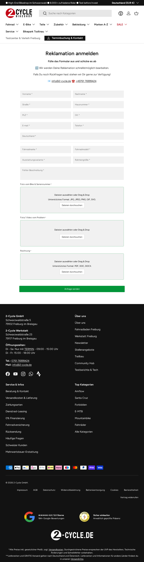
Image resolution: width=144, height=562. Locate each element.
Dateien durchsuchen (72, 205)
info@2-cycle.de (61, 81)
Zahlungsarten (14, 404)
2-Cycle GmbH (21, 482)
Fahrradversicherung (18, 424)
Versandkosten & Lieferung (21, 397)
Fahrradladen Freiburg (87, 329)
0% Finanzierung (15, 418)
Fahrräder (80, 424)
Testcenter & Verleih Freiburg (23, 38)
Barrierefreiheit (131, 490)
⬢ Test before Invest (87, 2)
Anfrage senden (72, 289)
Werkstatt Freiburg (86, 336)
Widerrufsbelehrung (70, 490)
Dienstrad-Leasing (16, 411)
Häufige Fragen (15, 438)
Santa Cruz (81, 397)
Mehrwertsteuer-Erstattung (22, 451)
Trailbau (79, 356)
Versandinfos (77, 559)
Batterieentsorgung (95, 490)
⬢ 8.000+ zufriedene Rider (61, 2)
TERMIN (29, 349)
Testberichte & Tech (86, 369)
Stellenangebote (84, 349)
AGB (35, 490)
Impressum (22, 490)
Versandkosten (56, 549)
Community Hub (84, 363)
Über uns (80, 322)
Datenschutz (49, 490)
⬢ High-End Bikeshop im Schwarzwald (26, 2)
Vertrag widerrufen (129, 497)
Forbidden (81, 404)
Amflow (79, 391)
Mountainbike (83, 418)
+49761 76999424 (86, 81)
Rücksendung (13, 431)
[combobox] (75, 13)
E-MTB (79, 411)
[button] (136, 13)
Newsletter (81, 342)
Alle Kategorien (84, 431)
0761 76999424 (20, 360)
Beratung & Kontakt (17, 391)
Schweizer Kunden (16, 445)
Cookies (114, 490)
